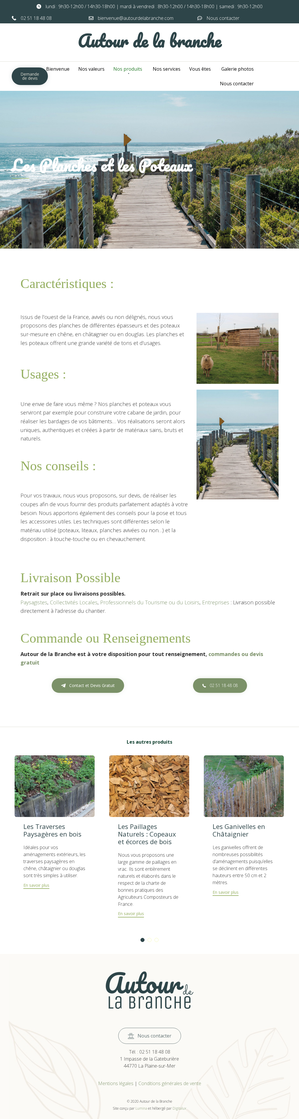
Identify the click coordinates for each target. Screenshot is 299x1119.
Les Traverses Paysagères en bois (52, 830)
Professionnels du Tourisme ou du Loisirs (149, 602)
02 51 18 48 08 (36, 18)
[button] (30, 76)
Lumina (141, 1108)
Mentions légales (115, 1083)
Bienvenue (57, 69)
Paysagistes (33, 602)
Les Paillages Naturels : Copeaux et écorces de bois (147, 834)
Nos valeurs (91, 69)
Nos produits (127, 69)
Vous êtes (200, 69)
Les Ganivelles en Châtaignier (239, 830)
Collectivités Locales (74, 602)
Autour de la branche (149, 40)
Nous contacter (222, 18)
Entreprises (215, 602)
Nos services (166, 69)
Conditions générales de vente (169, 1083)
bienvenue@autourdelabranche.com (135, 18)
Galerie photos (237, 69)
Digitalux (179, 1108)
